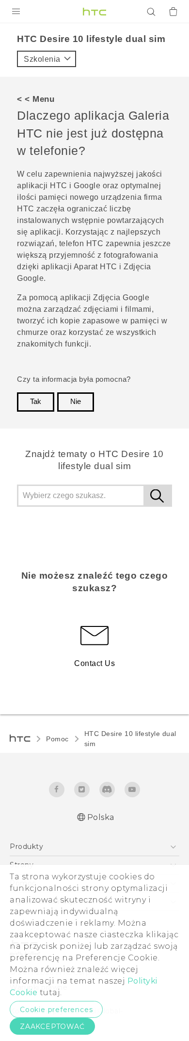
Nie (75, 401)
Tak (35, 401)
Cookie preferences (56, 1009)
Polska (100, 817)
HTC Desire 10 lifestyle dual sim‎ (130, 739)
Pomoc (57, 739)
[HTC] (94, 11)
